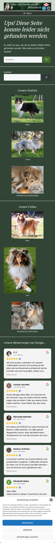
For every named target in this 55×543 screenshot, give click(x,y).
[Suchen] (46, 60)
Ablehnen (27, 530)
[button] (51, 500)
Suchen (8, 72)
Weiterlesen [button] (11, 375)
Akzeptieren (27, 523)
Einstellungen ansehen (27, 537)
